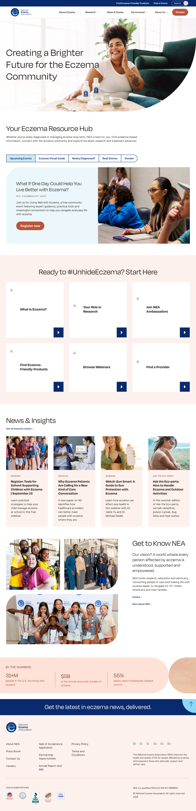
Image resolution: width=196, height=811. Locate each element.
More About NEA (141, 604)
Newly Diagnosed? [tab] (83, 158)
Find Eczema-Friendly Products (132, 3)
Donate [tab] (129, 158)
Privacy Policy (80, 743)
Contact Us (13, 758)
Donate (136, 597)
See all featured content (19, 428)
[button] (98, 707)
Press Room (13, 751)
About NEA (13, 743)
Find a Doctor (161, 3)
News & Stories (115, 12)
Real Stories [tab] (110, 158)
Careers (11, 765)
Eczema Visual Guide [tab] (52, 158)
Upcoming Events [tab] (21, 158)
